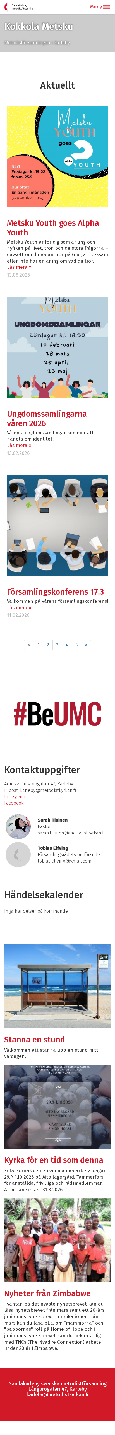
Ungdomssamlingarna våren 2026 (47, 418)
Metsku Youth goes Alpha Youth (53, 228)
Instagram (14, 796)
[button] (106, 7)
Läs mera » (19, 267)
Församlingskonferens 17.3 (55, 592)
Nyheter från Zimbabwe (47, 1294)
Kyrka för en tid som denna (53, 1160)
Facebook (13, 803)
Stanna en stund (34, 1040)
